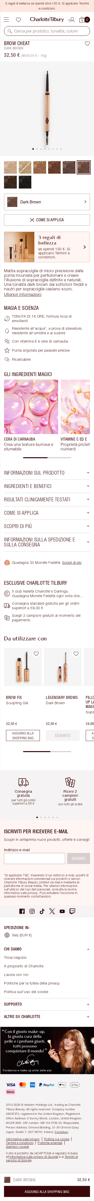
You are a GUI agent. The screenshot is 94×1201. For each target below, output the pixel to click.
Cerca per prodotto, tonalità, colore (45, 31)
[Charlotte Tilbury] (47, 19)
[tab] (33, 149)
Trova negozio (15, 957)
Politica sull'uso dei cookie (26, 992)
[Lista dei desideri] (18, 20)
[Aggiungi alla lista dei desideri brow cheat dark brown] (87, 43)
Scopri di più (71, 562)
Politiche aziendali (50, 1143)
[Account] (72, 19)
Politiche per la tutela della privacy (32, 983)
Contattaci (61, 1131)
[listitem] (47, 108)
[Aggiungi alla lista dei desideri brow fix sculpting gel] (36, 654)
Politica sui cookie (56, 1139)
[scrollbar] (47, 457)
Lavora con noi (16, 974)
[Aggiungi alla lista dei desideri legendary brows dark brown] (76, 654)
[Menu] (6, 20)
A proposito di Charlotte (23, 966)
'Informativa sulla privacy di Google (33, 1157)
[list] (47, 108)
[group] (31, 415)
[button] (10, 31)
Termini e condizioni (19, 1143)
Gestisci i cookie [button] (17, 1147)
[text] (63, 735)
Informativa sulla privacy (23, 1139)
